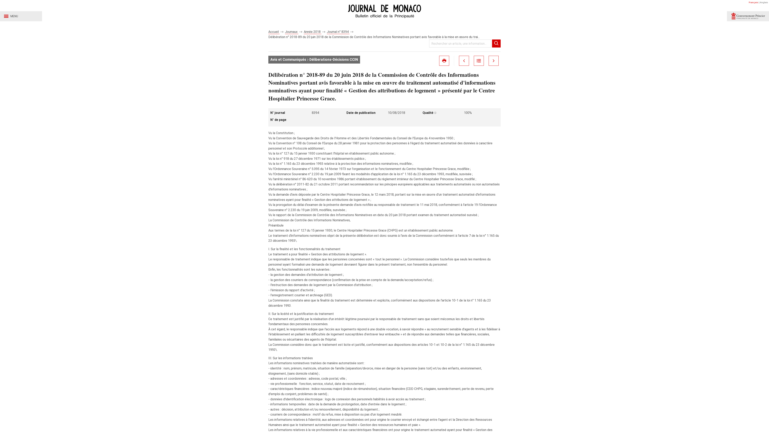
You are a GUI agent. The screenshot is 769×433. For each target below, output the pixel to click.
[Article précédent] (464, 61)
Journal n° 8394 (338, 32)
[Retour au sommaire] (479, 61)
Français (753, 2)
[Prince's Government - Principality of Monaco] (748, 16)
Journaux (291, 32)
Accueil (274, 32)
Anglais (764, 2)
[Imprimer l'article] (444, 61)
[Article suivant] (494, 61)
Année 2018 (312, 32)
